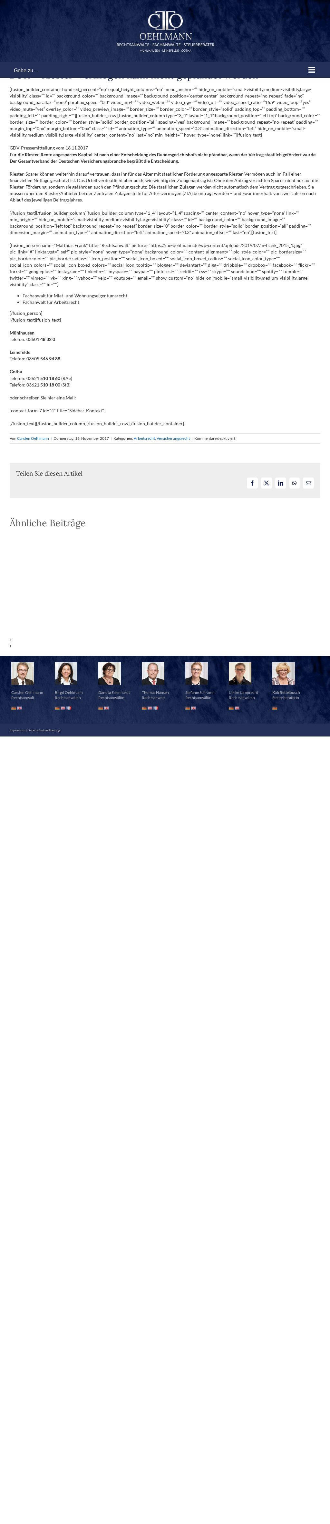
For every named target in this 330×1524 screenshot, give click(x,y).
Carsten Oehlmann (33, 438)
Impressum (17, 730)
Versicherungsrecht (173, 438)
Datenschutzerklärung (43, 730)
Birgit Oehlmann (69, 692)
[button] (165, 639)
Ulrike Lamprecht (243, 692)
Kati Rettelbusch (286, 692)
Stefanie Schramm (200, 692)
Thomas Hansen (155, 692)
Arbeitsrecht (144, 438)
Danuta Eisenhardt (114, 692)
